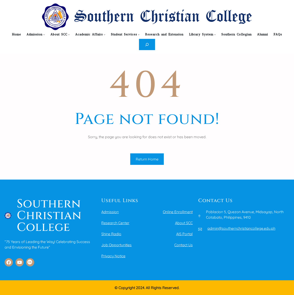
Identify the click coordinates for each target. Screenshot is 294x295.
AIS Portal (184, 234)
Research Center (115, 223)
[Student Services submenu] (139, 34)
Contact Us (183, 245)
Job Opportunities (116, 245)
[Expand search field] (147, 44)
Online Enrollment (178, 211)
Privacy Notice (113, 256)
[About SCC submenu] (69, 34)
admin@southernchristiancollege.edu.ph (241, 228)
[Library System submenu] (215, 34)
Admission (110, 211)
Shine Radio (111, 234)
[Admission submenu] (44, 34)
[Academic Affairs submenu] (104, 34)
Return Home (147, 159)
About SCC (184, 223)
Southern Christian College (163, 17)
